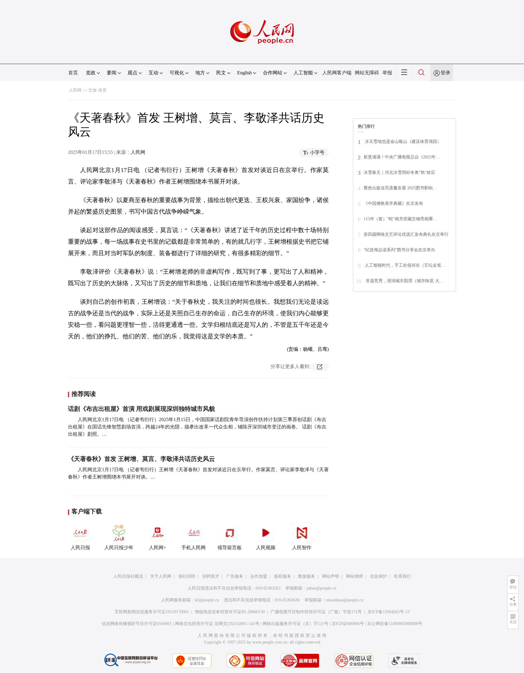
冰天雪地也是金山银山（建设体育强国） (402, 141)
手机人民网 (193, 547)
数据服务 (306, 576)
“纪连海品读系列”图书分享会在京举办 (399, 250)
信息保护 (378, 576)
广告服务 (234, 576)
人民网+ (157, 547)
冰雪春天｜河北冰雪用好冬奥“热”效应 (399, 172)
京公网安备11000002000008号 (394, 623)
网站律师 (354, 576)
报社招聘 (186, 576)
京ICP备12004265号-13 (389, 612)
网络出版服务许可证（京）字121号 (295, 623)
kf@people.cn (207, 600)
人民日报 (80, 547)
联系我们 (402, 576)
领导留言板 (229, 547)
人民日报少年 (118, 547)
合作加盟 (258, 576)
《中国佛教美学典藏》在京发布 (393, 203)
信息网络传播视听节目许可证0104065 (137, 623)
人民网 (75, 90)
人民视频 (265, 547)
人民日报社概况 (128, 576)
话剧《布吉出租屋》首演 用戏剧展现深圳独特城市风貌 (141, 408)
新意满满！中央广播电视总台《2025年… (402, 157)
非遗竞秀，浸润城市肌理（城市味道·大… (404, 281)
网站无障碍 (367, 72)
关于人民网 (160, 576)
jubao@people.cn (321, 588)
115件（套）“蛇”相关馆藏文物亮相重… (400, 219)
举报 (387, 72)
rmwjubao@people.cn (344, 600)
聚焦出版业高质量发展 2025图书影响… (400, 188)
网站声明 (330, 576)
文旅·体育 (97, 90)
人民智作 (301, 547)
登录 (445, 72)
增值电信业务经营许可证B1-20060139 (230, 612)
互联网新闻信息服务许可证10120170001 (152, 612)
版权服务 (282, 576)
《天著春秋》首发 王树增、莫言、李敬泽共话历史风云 (141, 458)
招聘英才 (210, 576)
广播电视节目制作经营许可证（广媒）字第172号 (316, 612)
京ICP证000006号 (348, 623)
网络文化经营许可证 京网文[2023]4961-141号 (217, 623)
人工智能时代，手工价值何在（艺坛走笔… (404, 265)
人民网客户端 (336, 72)
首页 (73, 72)
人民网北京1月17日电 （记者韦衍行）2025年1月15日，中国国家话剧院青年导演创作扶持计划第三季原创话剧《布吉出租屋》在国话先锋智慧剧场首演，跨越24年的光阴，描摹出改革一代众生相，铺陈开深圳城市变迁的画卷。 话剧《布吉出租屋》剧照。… (197, 427)
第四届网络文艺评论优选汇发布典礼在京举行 (406, 234)
